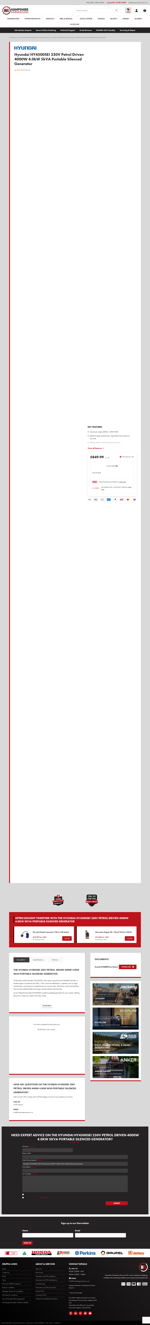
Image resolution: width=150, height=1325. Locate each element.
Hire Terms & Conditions (9, 1295)
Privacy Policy (44, 1197)
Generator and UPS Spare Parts (46, 1287)
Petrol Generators (44, 37)
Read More (47, 1006)
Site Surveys (39, 1272)
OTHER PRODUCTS (32, 18)
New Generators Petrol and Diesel (27, 37)
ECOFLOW (74, 24)
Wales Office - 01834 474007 (95, 3)
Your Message (29, 1174)
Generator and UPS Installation (45, 1276)
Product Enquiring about (32, 1160)
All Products (12, 37)
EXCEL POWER (86, 18)
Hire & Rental (66, 18)
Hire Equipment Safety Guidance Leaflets (15, 1302)
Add (66, 938)
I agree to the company (36, 1197)
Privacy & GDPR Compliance (11, 1284)
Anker (126, 18)
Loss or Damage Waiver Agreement (13, 1299)
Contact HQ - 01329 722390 (116, 3)
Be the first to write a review (46, 1029)
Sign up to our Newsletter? (35, 1194)
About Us (39, 1269)
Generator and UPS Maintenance (46, 1280)
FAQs (4, 1276)
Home (4, 1269)
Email (78, 1230)
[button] (22, 70)
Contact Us (5, 1272)
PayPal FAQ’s (40, 1291)
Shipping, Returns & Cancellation (12, 1291)
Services (50, 18)
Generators (13, 18)
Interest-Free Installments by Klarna (47, 1299)
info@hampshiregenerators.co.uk (138, 3)
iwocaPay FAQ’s (41, 1295)
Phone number (26, 1153)
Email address (29, 1167)
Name (26, 1230)
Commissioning (40, 1284)
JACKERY (138, 18)
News (4, 1280)
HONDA (101, 18)
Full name (28, 1146)
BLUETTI (113, 18)
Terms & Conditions (8, 1287)
